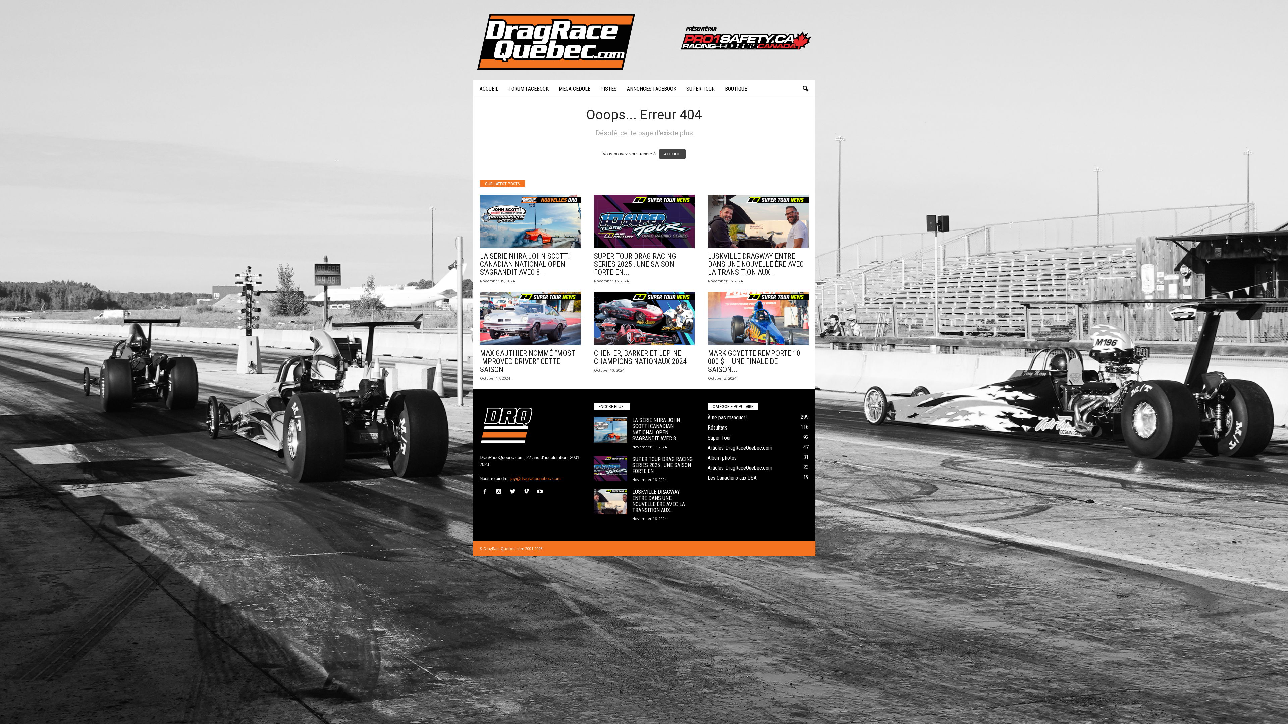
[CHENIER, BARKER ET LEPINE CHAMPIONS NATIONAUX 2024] (644, 318)
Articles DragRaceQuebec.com (740, 448)
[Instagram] (500, 492)
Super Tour (700, 89)
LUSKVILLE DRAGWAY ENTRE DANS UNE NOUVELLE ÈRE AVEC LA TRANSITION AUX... (756, 264)
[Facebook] (486, 492)
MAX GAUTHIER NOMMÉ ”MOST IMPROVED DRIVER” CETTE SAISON (527, 361)
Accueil (489, 89)
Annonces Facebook (651, 89)
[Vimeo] (528, 492)
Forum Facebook (528, 89)
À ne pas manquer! (727, 417)
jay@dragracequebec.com (535, 478)
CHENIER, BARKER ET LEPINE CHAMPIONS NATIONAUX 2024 (640, 357)
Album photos (722, 458)
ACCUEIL (672, 154)
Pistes (608, 89)
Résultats (717, 427)
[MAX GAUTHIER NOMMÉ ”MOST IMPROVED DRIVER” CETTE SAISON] (530, 318)
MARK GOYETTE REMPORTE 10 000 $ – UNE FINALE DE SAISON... (754, 361)
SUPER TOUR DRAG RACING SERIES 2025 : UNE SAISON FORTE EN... (635, 264)
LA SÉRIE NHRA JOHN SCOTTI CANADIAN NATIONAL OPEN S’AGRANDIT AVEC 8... (525, 264)
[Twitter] (514, 492)
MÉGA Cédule (574, 89)
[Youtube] (541, 492)
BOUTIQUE (736, 89)
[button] (805, 89)
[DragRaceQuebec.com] (644, 40)
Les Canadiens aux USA (732, 478)
